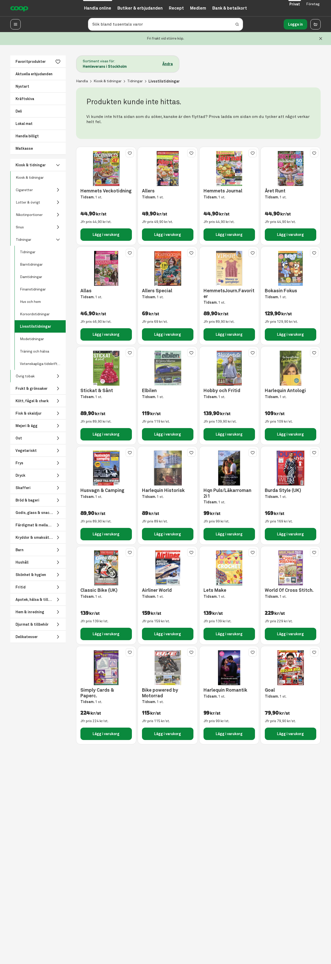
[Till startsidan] (19, 8)
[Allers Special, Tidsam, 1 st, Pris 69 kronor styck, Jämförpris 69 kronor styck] (167, 268)
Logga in (295, 24)
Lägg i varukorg (106, 234)
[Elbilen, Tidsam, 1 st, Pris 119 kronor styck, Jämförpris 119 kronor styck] (167, 368)
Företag (313, 4)
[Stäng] (321, 38)
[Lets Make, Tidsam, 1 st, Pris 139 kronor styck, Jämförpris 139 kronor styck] (229, 567)
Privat (294, 4)
